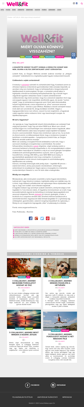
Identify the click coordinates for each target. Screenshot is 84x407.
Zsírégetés (21, 10)
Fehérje (44, 10)
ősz (28, 277)
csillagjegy (56, 277)
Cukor (59, 10)
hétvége (65, 277)
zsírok (36, 146)
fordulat (21, 277)
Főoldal (10, 17)
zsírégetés (60, 57)
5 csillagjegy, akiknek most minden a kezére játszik (24, 333)
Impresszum (67, 397)
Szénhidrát (52, 10)
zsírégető (38, 194)
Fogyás (8, 10)
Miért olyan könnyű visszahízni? (30, 17)
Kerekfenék (29, 10)
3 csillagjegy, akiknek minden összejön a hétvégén (60, 283)
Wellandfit (61, 288)
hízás (42, 57)
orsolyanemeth (25, 288)
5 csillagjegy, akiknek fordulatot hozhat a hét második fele (60, 336)
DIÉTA (2, 10)
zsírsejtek (25, 85)
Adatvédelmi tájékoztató (47, 397)
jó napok (29, 329)
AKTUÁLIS (16, 17)
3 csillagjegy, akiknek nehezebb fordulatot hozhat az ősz (24, 283)
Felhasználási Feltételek (22, 397)
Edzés (14, 10)
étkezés (28, 57)
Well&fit (20, 63)
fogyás (35, 57)
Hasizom (37, 10)
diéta (22, 57)
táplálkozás (50, 57)
